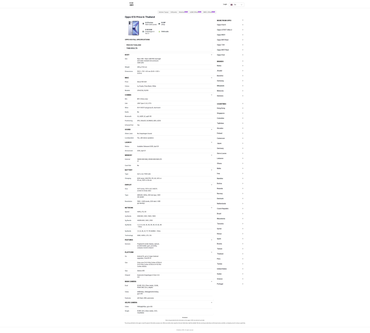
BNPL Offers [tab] (209, 12)
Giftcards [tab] (174, 12)
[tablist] (186, 12)
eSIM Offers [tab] (195, 12)
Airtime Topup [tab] (163, 12)
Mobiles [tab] (183, 12)
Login (225, 4)
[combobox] (236, 5)
